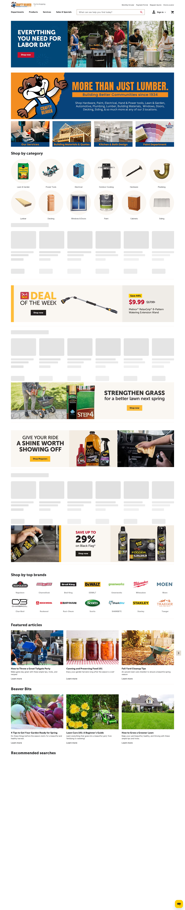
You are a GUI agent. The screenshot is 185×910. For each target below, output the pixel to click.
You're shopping (39, 4)
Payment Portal (142, 5)
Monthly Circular (128, 5)
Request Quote (155, 5)
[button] (33, 12)
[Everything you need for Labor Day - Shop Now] (92, 44)
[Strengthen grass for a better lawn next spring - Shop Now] (92, 400)
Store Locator (168, 5)
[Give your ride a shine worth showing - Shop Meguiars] (92, 448)
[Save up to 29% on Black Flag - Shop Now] (92, 543)
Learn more (16, 678)
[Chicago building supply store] (92, 96)
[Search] (141, 12)
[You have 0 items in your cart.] (172, 12)
